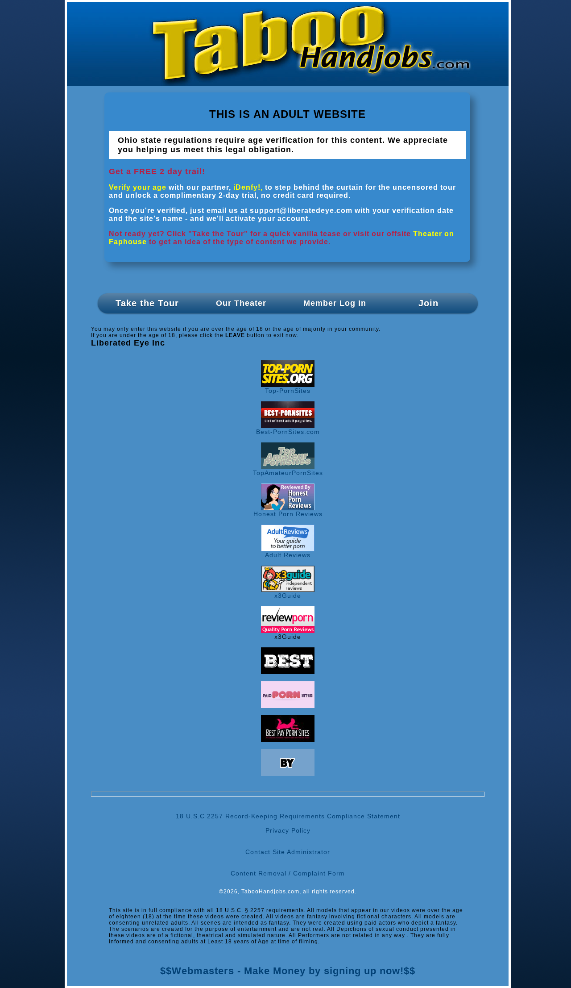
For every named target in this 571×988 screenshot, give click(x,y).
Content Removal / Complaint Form (288, 873)
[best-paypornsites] (287, 739)
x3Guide (287, 595)
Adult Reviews (287, 555)
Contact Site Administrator (287, 851)
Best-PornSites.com (288, 431)
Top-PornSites (287, 390)
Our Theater (241, 303)
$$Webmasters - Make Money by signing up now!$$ (287, 970)
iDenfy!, (248, 187)
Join (428, 303)
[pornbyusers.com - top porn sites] (287, 773)
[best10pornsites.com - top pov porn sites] (287, 671)
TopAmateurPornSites (288, 472)
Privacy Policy (287, 830)
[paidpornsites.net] (287, 705)
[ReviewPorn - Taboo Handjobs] (287, 630)
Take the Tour (147, 303)
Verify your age (137, 187)
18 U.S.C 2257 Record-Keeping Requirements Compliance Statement (288, 816)
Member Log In (334, 303)
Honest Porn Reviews (288, 513)
